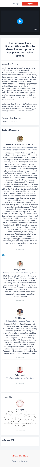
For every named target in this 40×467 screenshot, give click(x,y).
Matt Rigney (20, 318)
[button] (20, 21)
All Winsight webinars (20, 456)
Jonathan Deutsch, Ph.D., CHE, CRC (20, 144)
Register (30, 4)
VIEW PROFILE (20, 249)
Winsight (20, 410)
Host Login (15, 4)
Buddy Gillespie (20, 270)
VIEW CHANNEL (20, 430)
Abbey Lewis (20, 375)
